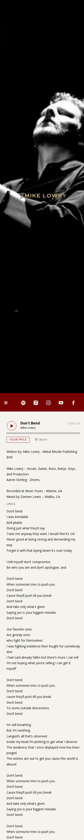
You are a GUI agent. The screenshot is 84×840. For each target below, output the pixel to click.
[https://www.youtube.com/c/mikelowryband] (61, 403)
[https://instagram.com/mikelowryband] (48, 403)
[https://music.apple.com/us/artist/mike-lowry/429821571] (36, 403)
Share (43, 439)
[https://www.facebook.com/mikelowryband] (73, 403)
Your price (18, 439)
